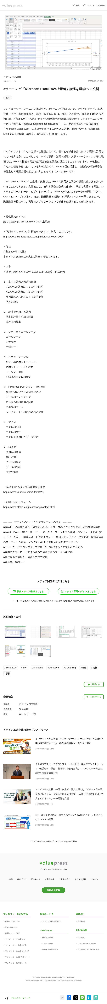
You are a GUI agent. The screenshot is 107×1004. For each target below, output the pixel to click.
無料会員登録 (53, 890)
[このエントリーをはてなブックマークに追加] (89, 999)
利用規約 (81, 938)
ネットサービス (27, 714)
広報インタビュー (12, 921)
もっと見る (72, 841)
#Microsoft (37, 667)
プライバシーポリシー (87, 944)
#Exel (24, 667)
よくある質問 (80, 879)
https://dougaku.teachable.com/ (41, 123)
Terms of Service (73, 980)
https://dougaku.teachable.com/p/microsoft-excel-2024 (33, 236)
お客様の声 (49, 879)
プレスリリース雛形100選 (15, 945)
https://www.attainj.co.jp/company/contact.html (29, 507)
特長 (11, 879)
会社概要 (81, 921)
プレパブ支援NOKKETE (52, 921)
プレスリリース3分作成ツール (17, 957)
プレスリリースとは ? (20, 998)
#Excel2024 (10, 667)
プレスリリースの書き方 (15, 939)
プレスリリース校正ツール (16, 963)
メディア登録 (47, 944)
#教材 (94, 667)
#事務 (7, 673)
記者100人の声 (11, 927)
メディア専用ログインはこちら (80, 591)
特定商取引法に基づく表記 (88, 949)
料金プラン (22, 879)
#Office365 (53, 667)
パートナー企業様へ (50, 949)
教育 (7, 98)
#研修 (84, 667)
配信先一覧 (36, 879)
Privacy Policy (61, 980)
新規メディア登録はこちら (30, 591)
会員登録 (101, 5)
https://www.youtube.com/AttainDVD (23, 492)
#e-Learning (70, 667)
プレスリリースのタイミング (17, 951)
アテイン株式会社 (12, 76)
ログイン (90, 5)
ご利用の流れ (64, 879)
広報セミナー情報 (12, 933)
